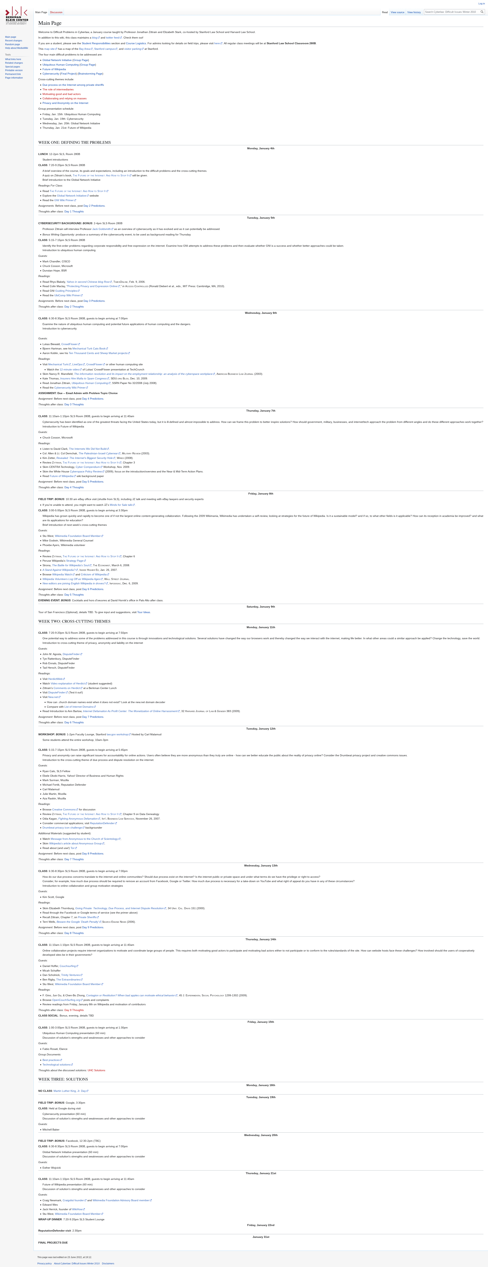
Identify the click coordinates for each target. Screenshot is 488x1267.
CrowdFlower (69, 344)
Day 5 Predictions (92, 481)
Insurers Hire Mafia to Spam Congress (83, 378)
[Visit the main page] (17, 15)
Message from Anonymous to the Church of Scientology (84, 838)
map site (49, 48)
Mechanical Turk (58, 364)
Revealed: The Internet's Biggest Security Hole (84, 457)
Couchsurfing (68, 966)
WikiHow (77, 1209)
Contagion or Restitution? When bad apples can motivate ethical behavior (130, 995)
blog (94, 37)
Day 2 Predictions (94, 205)
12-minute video (69, 369)
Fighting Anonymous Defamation (78, 818)
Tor (72, 847)
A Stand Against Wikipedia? (59, 569)
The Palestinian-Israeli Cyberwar (98, 453)
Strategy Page (74, 560)
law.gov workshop (117, 734)
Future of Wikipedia (54, 69)
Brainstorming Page (90, 73)
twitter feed (112, 37)
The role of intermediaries (58, 89)
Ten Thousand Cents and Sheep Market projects (98, 353)
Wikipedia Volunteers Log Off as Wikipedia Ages (71, 579)
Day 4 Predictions (92, 398)
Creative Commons (63, 809)
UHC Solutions (96, 1070)
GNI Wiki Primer (64, 200)
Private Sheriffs (87, 917)
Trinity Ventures (70, 974)
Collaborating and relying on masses (65, 98)
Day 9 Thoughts (74, 1010)
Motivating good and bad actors (62, 94)
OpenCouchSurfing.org (66, 999)
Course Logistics (136, 43)
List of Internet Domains (78, 706)
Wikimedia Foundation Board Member (78, 535)
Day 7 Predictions (92, 716)
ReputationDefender (102, 823)
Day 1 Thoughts (74, 211)
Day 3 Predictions (94, 300)
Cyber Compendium (88, 466)
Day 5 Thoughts (74, 594)
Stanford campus (104, 48)
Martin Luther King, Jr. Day (70, 1090)
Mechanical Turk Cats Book (88, 348)
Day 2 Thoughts (74, 306)
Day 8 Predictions (92, 853)
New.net (53, 697)
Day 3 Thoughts (74, 404)
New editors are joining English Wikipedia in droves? (74, 583)
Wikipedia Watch (62, 574)
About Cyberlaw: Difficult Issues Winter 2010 (77, 1263)
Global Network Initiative (57, 60)
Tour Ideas (143, 612)
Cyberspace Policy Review (86, 471)
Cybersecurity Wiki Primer (69, 387)
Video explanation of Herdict (68, 683)
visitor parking (132, 48)
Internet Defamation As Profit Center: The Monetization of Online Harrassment (130, 711)
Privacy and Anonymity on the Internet (65, 102)
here (217, 43)
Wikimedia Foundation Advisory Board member (121, 1200)
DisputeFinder (71, 654)
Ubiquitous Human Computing (61, 64)
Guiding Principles (66, 290)
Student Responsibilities (96, 43)
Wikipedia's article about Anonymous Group (75, 843)
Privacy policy (44, 1263)
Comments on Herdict (67, 688)
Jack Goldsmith (101, 228)
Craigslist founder (73, 1200)
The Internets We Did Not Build (87, 448)
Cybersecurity (51, 73)
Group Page (80, 60)
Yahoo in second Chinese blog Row (88, 281)
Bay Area (84, 48)
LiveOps (77, 364)
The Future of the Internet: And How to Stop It (101, 175)
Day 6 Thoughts (74, 722)
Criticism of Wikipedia (94, 574)
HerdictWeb (55, 678)
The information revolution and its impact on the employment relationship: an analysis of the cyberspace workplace (143, 373)
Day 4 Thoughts (74, 487)
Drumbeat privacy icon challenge (62, 827)
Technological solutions (56, 1064)
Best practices (51, 1059)
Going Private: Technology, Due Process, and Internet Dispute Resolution (119, 908)
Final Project (68, 73)
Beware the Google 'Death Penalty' (78, 921)
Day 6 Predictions (92, 589)
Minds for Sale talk (121, 504)
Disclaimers (108, 1263)
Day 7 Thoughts (74, 859)
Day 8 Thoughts (74, 933)
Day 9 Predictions (92, 927)
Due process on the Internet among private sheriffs (73, 84)
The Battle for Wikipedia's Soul (70, 565)
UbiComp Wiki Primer (67, 295)
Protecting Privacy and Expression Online (92, 286)
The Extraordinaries (68, 979)
